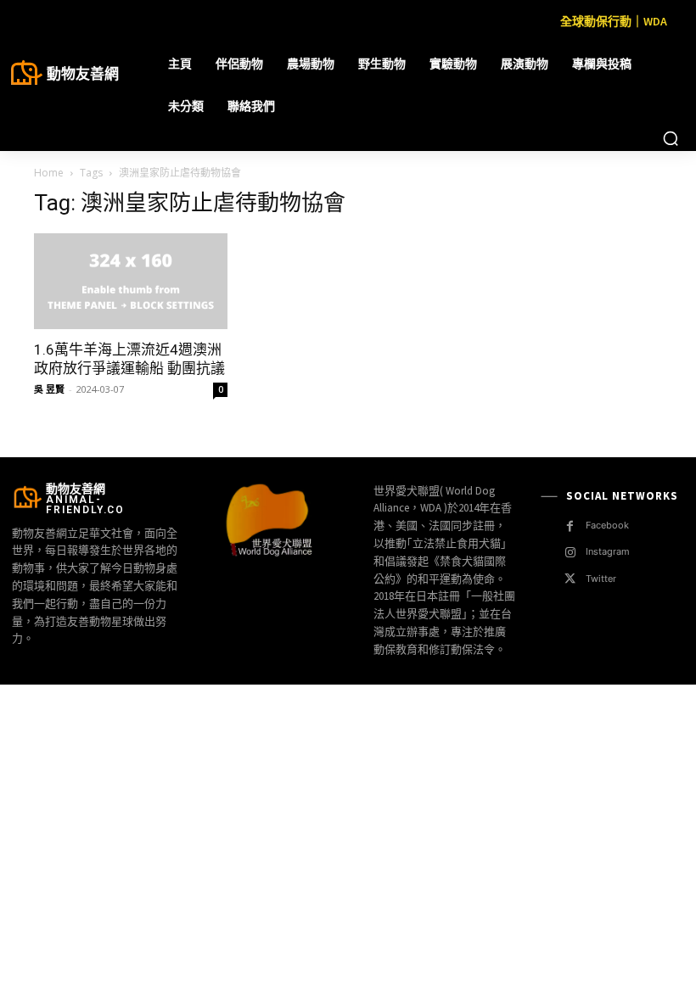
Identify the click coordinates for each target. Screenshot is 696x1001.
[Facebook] (570, 526)
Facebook (607, 525)
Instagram (608, 551)
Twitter (601, 578)
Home (49, 172)
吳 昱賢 (49, 389)
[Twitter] (570, 579)
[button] (670, 138)
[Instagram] (570, 552)
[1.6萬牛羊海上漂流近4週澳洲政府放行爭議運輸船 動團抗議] (130, 281)
